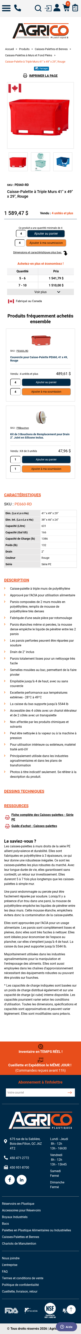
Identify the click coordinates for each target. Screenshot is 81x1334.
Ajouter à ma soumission (46, 391)
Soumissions (75, 7)
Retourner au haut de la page (71, 1309)
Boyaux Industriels (15, 1217)
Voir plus (40, 292)
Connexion (48, 7)
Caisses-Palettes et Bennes (20, 1237)
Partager (43, 68)
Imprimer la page (43, 76)
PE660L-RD (22, 351)
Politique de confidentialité (20, 1285)
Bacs (5, 1223)
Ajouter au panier (46, 233)
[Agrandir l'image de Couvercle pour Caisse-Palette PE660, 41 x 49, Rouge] (40, 340)
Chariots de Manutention (19, 1243)
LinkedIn (22, 1180)
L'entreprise (9, 1265)
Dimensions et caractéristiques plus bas (37, 252)
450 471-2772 (17, 7)
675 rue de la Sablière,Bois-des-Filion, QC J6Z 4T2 (26, 1143)
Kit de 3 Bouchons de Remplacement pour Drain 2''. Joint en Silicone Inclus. (40, 436)
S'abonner (69, 1092)
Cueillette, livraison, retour (19, 1291)
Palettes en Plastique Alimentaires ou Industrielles (36, 1230)
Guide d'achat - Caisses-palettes (34, 826)
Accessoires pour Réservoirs (21, 1210)
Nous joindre (10, 1258)
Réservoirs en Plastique (18, 1204)
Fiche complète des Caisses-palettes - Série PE (42, 817)
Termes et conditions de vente (22, 1278)
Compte (56, 7)
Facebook (10, 1180)
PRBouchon (23, 428)
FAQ (5, 1271)
